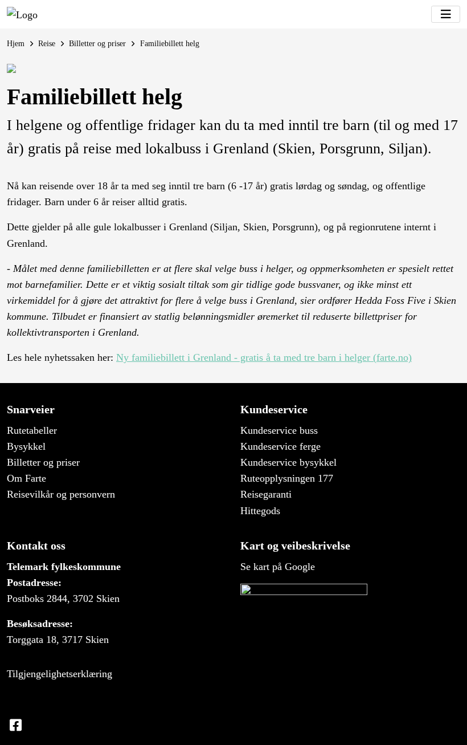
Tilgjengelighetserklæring (59, 673)
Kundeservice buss (279, 430)
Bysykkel (26, 446)
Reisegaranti (266, 494)
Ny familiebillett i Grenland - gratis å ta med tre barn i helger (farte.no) (264, 357)
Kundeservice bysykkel (288, 462)
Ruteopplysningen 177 (286, 478)
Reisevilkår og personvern (61, 494)
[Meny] (445, 14)
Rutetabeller (32, 430)
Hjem (15, 43)
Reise (46, 43)
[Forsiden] (22, 14)
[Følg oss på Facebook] (15, 725)
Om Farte (26, 478)
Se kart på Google (277, 566)
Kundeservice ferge (280, 446)
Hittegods (260, 510)
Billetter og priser (97, 43)
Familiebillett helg (169, 43)
